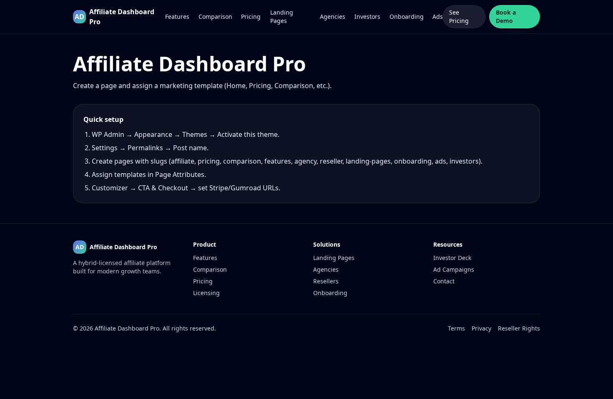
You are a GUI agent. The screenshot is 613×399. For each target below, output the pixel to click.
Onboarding (405, 16)
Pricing (250, 16)
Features (176, 16)
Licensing (206, 293)
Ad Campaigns (453, 269)
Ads (437, 16)
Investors (366, 16)
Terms (456, 328)
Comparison (214, 16)
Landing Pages (281, 16)
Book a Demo (506, 16)
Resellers (326, 281)
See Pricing (459, 16)
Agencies (332, 16)
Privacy (481, 328)
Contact (444, 281)
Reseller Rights (519, 328)
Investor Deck (452, 258)
